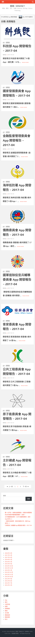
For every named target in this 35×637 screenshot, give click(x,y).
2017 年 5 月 (8, 555)
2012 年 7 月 (8, 583)
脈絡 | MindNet (17, 6)
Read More (25, 62)
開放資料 (7, 617)
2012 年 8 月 (8, 581)
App (4, 42)
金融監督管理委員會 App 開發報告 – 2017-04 (16, 140)
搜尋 (4, 495)
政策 (6, 606)
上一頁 (11, 486)
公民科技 (7, 604)
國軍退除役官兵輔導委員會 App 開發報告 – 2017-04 (17, 279)
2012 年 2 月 (8, 585)
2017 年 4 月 (8, 557)
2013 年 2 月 (8, 570)
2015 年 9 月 (8, 563)
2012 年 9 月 (8, 578)
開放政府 (7, 615)
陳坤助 (4, 54)
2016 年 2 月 (8, 561)
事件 (6, 602)
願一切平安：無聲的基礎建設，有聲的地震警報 (18, 512)
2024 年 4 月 (8, 553)
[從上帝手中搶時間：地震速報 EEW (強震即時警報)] (16, 17)
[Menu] (2, 1)
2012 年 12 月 (9, 572)
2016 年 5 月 (8, 559)
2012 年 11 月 (9, 574)
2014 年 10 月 (9, 566)
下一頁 (25, 486)
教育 (6, 610)
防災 (6, 619)
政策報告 (8, 42)
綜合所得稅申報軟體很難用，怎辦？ (15, 514)
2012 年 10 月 (9, 576)
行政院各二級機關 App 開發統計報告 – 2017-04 (18, 525)
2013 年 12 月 (9, 568)
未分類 (7, 613)
